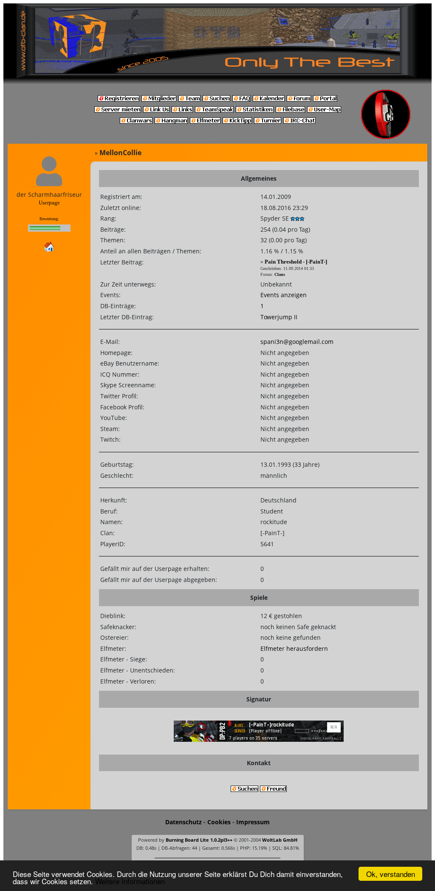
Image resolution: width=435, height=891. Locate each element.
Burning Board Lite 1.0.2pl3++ (199, 840)
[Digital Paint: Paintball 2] (259, 730)
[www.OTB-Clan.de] (217, 40)
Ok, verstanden (390, 873)
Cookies (219, 822)
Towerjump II (278, 317)
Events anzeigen (283, 295)
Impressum (253, 822)
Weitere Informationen (130, 881)
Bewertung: (49, 218)
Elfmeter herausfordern (294, 648)
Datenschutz (183, 822)
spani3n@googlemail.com (296, 342)
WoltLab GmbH (279, 840)
